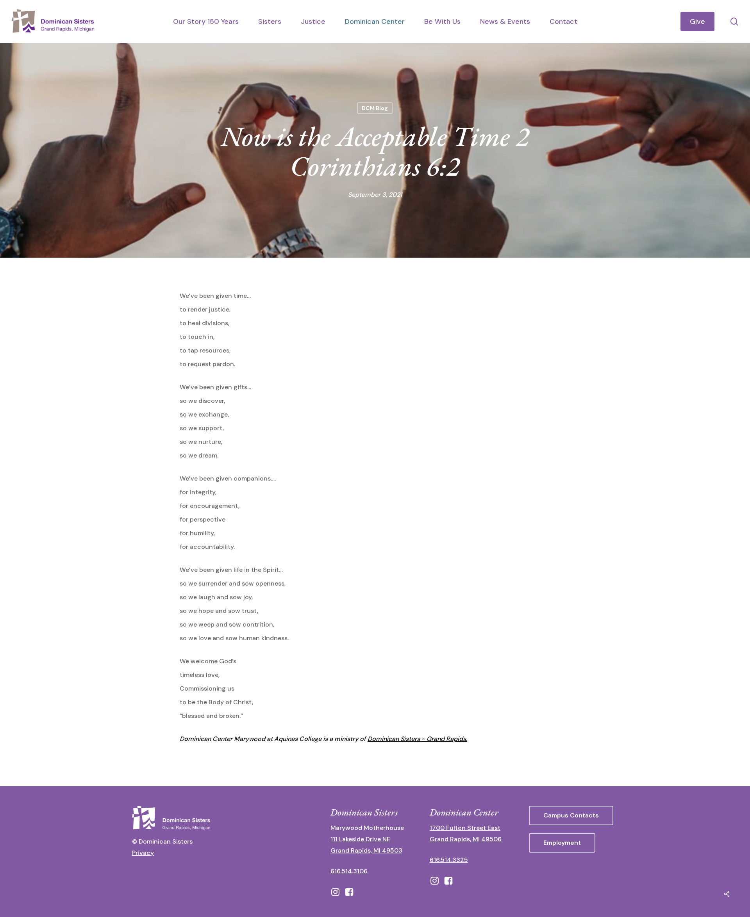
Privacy (143, 853)
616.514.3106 (349, 871)
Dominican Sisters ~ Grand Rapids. (417, 739)
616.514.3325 (449, 860)
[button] (571, 815)
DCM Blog (375, 108)
